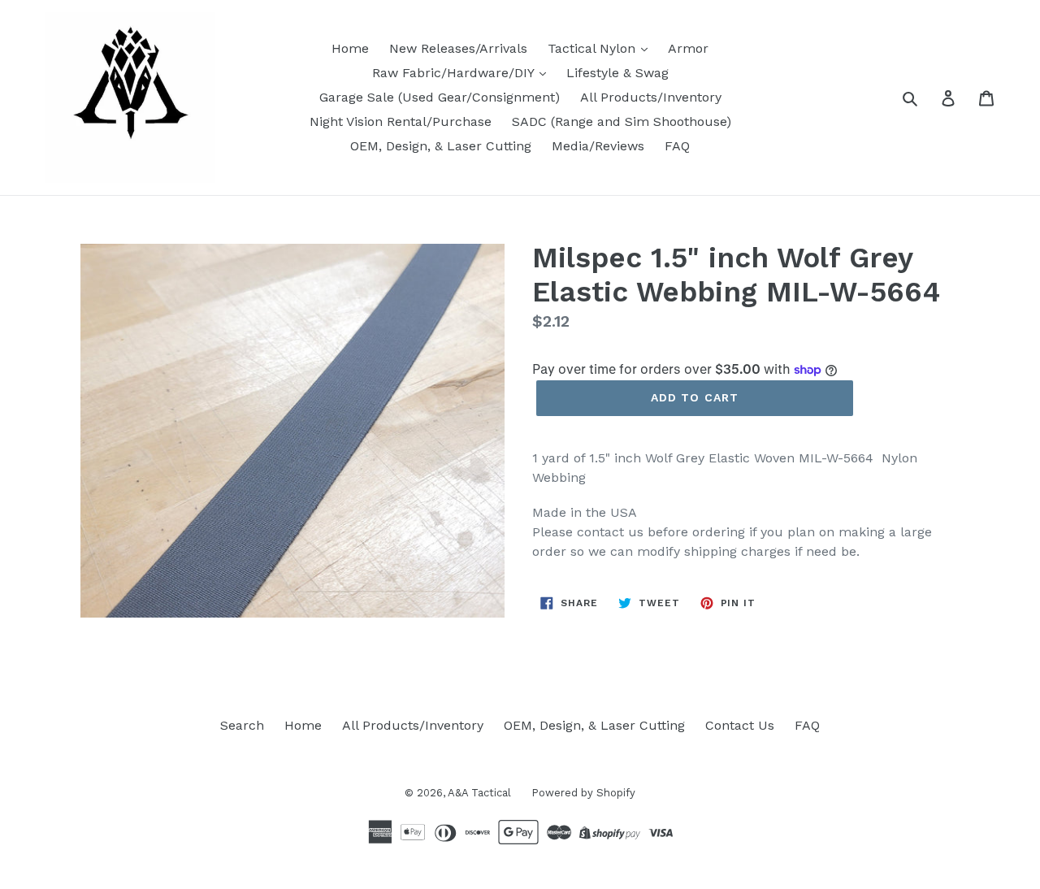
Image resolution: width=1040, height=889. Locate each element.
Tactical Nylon (593, 48)
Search (242, 725)
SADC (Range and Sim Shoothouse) (621, 121)
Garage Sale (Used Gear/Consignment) (439, 97)
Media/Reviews (598, 146)
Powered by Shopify (583, 793)
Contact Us (739, 725)
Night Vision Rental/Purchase (401, 121)
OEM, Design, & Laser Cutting (440, 146)
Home (350, 48)
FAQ (677, 146)
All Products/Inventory (651, 97)
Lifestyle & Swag (617, 72)
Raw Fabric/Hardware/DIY (455, 72)
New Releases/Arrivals (458, 48)
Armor (688, 48)
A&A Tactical (479, 793)
